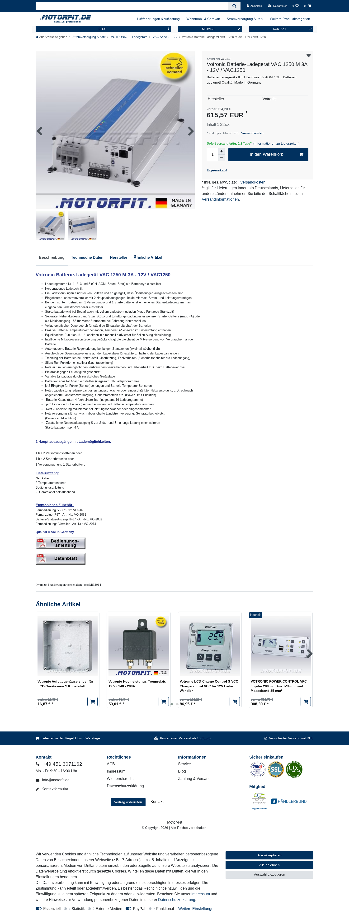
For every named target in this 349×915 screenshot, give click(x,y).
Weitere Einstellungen (197, 909)
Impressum (116, 771)
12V (174, 37)
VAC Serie (159, 37)
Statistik (78, 909)
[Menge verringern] (221, 158)
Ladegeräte (139, 37)
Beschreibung (52, 257)
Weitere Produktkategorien (290, 19)
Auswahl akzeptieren (269, 874)
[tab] (52, 257)
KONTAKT (279, 29)
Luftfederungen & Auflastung (158, 19)
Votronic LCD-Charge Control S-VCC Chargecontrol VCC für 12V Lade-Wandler (209, 686)
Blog (182, 771)
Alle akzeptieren (270, 855)
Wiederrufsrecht (120, 779)
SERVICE (208, 29)
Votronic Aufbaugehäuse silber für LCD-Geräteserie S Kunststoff (65, 683)
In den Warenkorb (266, 154)
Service (184, 764)
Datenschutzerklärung (125, 786)
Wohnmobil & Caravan (203, 19)
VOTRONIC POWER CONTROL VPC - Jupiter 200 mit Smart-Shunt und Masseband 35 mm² (280, 686)
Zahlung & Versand (194, 779)
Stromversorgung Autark (245, 19)
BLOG (102, 29)
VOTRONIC (118, 37)
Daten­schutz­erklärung (176, 900)
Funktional (165, 909)
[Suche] (234, 6)
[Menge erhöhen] (221, 151)
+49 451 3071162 (61, 764)
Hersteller (118, 257)
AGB (111, 764)
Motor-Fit (174, 822)
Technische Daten (87, 257)
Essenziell (52, 909)
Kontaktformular (54, 789)
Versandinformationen (220, 199)
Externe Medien (109, 909)
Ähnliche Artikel (148, 257)
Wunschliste (308, 56)
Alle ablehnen (269, 865)
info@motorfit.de (55, 780)
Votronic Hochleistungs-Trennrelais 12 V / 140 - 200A (137, 683)
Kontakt (157, 802)
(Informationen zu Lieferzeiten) (276, 143)
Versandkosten (252, 133)
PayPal (139, 909)
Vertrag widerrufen (128, 802)
